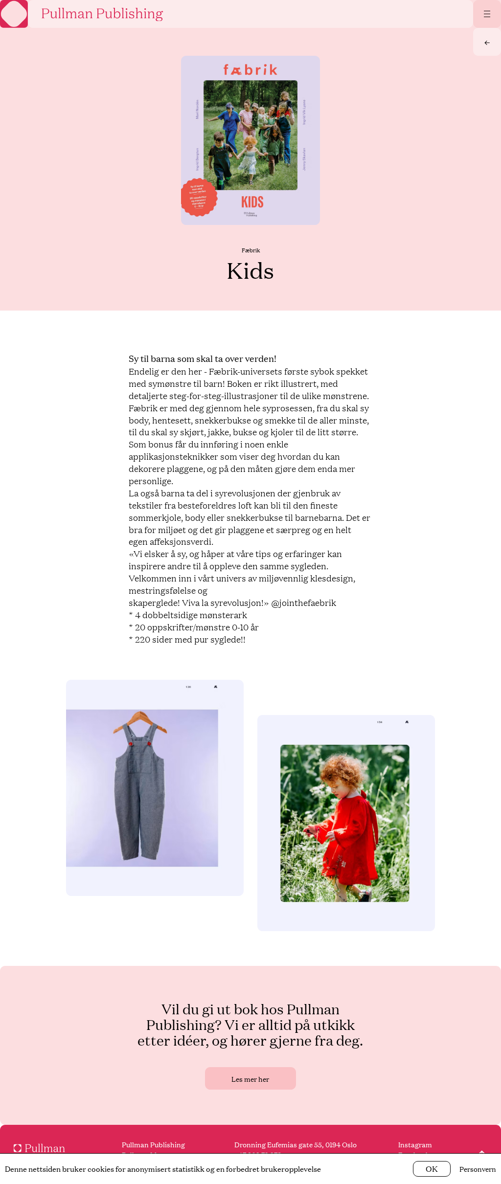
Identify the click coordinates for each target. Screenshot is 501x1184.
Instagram (415, 1144)
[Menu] (487, 14)
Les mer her (250, 1078)
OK (432, 1168)
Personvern (477, 1168)
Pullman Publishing (153, 1144)
